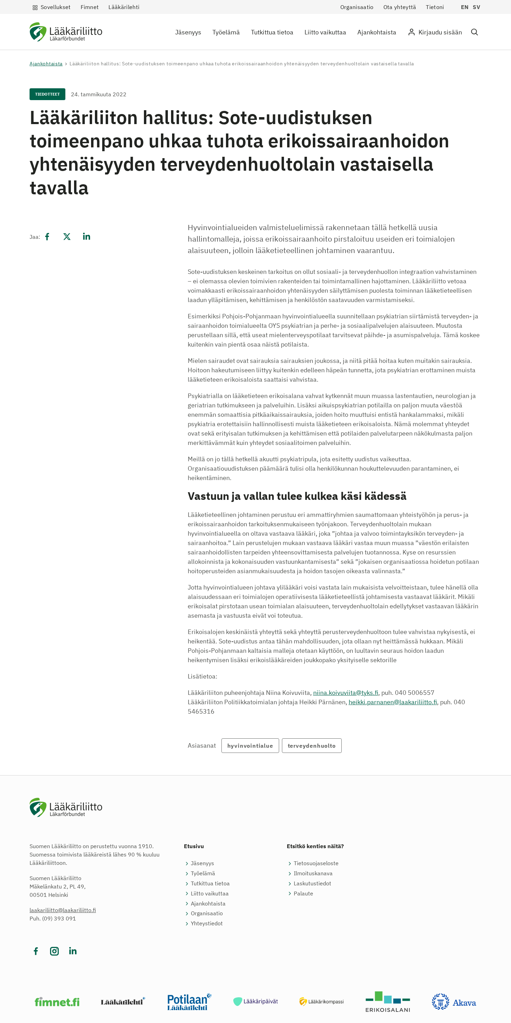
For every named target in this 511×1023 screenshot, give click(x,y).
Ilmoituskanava (313, 873)
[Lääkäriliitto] (66, 33)
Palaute (303, 893)
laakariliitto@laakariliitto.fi (63, 910)
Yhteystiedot (207, 923)
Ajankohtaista (376, 32)
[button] (474, 32)
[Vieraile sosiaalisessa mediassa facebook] (36, 951)
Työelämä (226, 32)
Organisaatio (357, 6)
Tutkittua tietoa (272, 32)
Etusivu (194, 846)
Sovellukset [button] (56, 6)
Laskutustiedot (312, 883)
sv (476, 6)
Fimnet (90, 6)
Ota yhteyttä (399, 6)
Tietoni (435, 6)
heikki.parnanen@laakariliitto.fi (393, 702)
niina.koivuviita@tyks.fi (345, 693)
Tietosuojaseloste (316, 863)
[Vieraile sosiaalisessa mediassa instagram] (54, 951)
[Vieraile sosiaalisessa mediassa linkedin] (72, 951)
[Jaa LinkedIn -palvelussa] (86, 237)
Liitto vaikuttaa (325, 32)
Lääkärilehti (123, 6)
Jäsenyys (188, 32)
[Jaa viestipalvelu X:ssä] (67, 237)
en (465, 6)
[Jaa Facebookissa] (47, 237)
